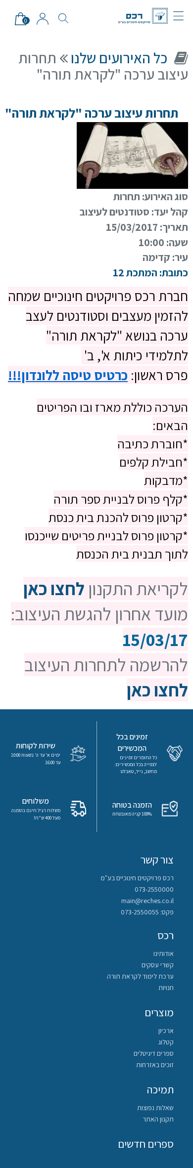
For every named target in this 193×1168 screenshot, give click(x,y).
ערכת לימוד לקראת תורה (140, 976)
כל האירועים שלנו (119, 58)
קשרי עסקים (158, 964)
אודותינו (163, 953)
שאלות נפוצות (155, 1107)
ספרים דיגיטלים (154, 1053)
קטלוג (166, 1042)
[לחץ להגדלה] (132, 154)
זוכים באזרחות (155, 1064)
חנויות (166, 987)
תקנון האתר (158, 1119)
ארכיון (166, 1030)
